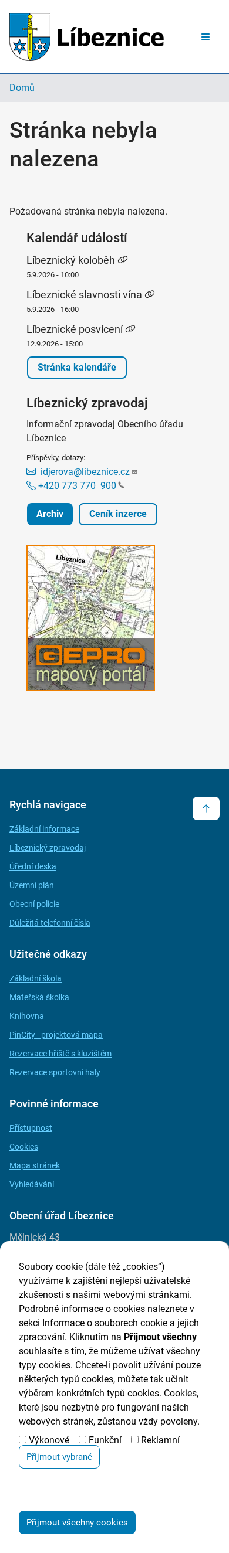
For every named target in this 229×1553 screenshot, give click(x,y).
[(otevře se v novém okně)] (114, 620)
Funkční (105, 1440)
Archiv (49, 513)
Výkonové (49, 1440)
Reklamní (160, 1440)
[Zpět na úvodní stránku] (86, 36)
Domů (22, 87)
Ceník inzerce (118, 513)
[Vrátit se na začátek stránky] (206, 808)
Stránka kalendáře (77, 367)
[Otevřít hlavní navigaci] (205, 37)
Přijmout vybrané (59, 1457)
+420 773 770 (76, 485)
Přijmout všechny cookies (77, 1522)
